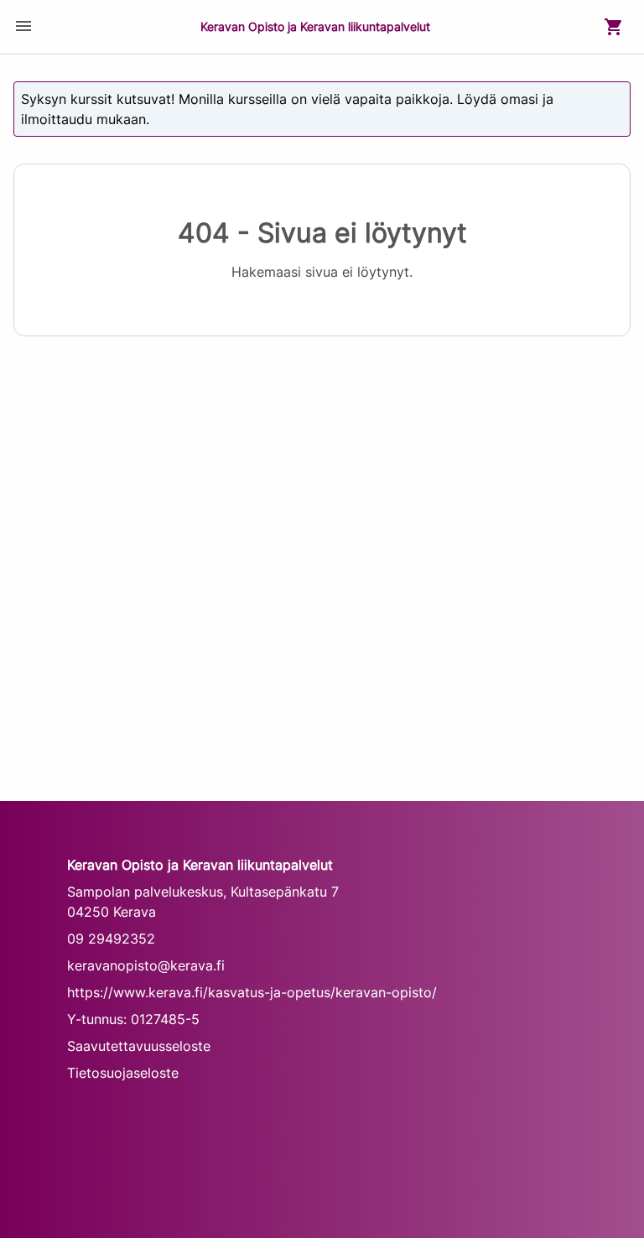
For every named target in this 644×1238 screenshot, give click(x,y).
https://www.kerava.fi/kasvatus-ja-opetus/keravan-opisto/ (252, 992)
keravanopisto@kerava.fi (146, 965)
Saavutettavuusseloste (138, 1046)
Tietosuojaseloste (123, 1072)
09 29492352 (111, 938)
